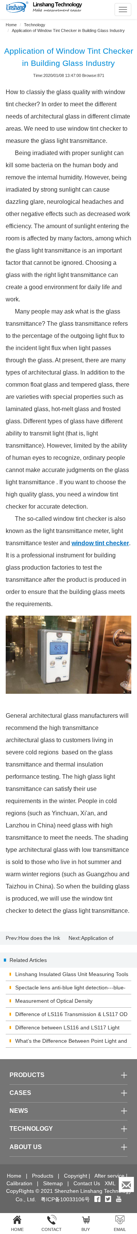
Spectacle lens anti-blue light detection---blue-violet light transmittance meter (70, 989)
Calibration (19, 1183)
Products (42, 1176)
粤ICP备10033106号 (65, 1199)
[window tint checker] (68, 655)
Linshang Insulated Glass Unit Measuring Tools (71, 974)
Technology (34, 24)
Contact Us (86, 1183)
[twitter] (109, 1199)
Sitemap (53, 1183)
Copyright (75, 1176)
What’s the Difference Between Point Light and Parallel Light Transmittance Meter (71, 1043)
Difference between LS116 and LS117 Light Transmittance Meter (67, 1029)
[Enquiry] (126, 1184)
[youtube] (119, 1199)
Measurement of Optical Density (53, 1001)
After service (109, 1176)
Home (11, 24)
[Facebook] (97, 1199)
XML (110, 1183)
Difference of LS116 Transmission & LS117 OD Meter (71, 1016)
